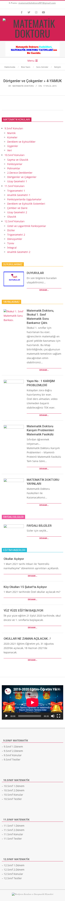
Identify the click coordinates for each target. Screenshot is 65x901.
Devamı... (44, 290)
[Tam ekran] (58, 716)
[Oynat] (6, 716)
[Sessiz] (53, 716)
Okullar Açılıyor (14, 559)
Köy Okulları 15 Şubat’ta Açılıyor (25, 587)
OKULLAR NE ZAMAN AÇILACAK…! (27, 638)
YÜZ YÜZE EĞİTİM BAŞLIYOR (23, 610)
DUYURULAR (35, 273)
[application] (32, 702)
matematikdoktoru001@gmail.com (37, 3)
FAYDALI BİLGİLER (39, 525)
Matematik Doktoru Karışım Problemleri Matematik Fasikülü (40, 430)
